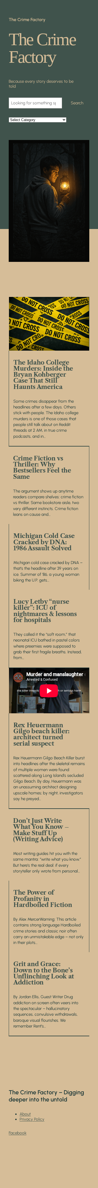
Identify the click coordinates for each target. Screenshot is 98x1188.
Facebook (17, 1132)
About (25, 1114)
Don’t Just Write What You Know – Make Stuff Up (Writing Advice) (41, 830)
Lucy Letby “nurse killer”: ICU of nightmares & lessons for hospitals (45, 611)
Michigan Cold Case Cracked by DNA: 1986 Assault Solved (43, 542)
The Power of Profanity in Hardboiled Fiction (42, 898)
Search (77, 103)
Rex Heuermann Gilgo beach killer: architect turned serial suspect (41, 734)
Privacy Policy (32, 1119)
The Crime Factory (27, 19)
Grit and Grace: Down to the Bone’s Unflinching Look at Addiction (43, 973)
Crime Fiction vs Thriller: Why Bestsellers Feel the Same (42, 467)
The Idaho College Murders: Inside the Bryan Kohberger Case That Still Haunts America (43, 374)
